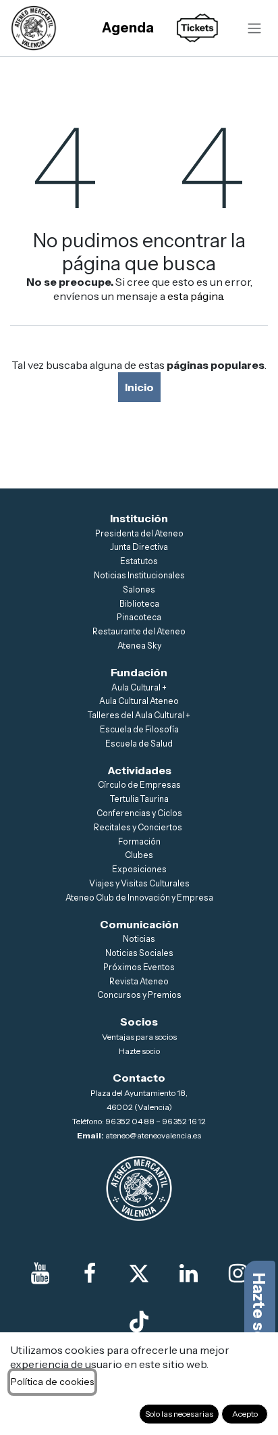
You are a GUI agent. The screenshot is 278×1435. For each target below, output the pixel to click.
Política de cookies (52, 1382)
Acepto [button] (245, 1414)
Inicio (139, 387)
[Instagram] (238, 1273)
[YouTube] (39, 1273)
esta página (195, 296)
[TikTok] (139, 1321)
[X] (139, 1273)
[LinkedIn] (188, 1273)
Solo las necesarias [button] (179, 1414)
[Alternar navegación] (254, 28)
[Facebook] (89, 1273)
